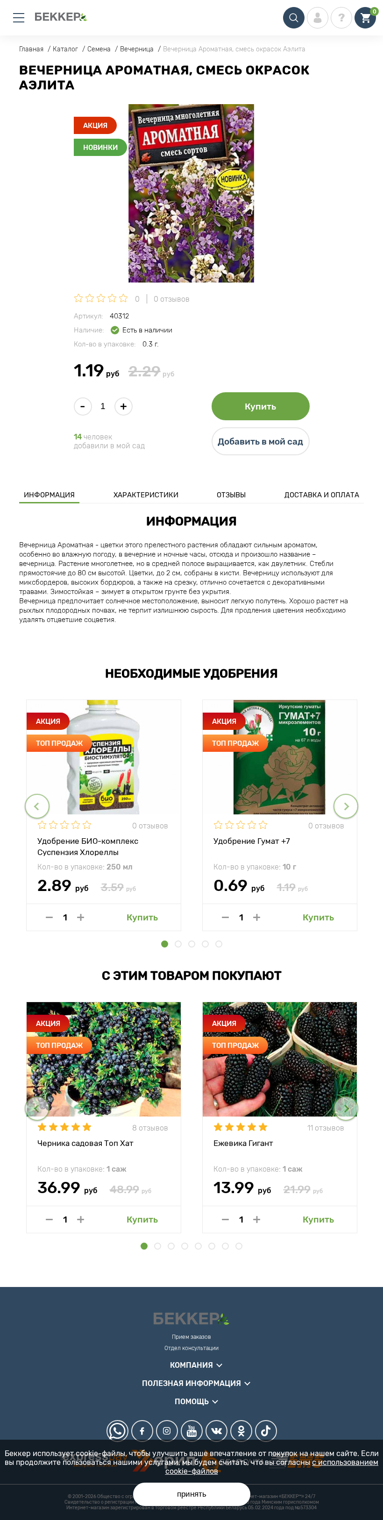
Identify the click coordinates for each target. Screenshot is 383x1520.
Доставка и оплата (321, 495)
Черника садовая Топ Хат (85, 1143)
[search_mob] (294, 17)
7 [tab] (225, 1246)
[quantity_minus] (49, 917)
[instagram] (167, 1431)
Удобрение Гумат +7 (251, 841)
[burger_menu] (18, 17)
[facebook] (142, 1431)
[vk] (216, 1431)
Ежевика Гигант (243, 1143)
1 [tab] (164, 943)
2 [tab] (178, 943)
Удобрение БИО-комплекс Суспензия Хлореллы (87, 846)
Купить (260, 406)
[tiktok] (266, 1431)
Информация (49, 495)
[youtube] (192, 1431)
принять (191, 1494)
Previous (37, 806)
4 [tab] (205, 943)
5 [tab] (218, 943)
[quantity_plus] (80, 917)
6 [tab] (211, 1246)
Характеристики (145, 495)
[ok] (241, 1431)
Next (345, 806)
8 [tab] (238, 1246)
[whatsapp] (117, 1431)
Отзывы (231, 495)
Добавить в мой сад (260, 441)
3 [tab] (191, 943)
